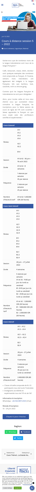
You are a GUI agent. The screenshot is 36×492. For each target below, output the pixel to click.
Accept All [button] (18, 488)
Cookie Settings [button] (7, 488)
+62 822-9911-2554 (19, 401)
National (25, 48)
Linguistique (18, 48)
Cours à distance (8, 48)
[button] (2, 5)
